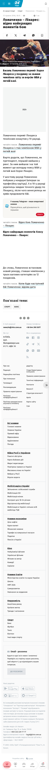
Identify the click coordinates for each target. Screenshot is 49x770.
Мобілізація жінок (15, 496)
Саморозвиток (13, 588)
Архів (29, 397)
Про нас (6, 366)
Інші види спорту (14, 637)
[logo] (17, 3)
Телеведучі (7, 383)
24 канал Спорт (9, 11)
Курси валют (12, 525)
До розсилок (16, 672)
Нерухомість (13, 600)
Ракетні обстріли (14, 456)
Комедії (10, 562)
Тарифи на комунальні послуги (20, 533)
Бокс (9, 623)
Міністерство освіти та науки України (23, 578)
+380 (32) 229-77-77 (18, 732)
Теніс (9, 630)
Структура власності (35, 393)
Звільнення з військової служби (21, 489)
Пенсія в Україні (14, 540)
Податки (11, 536)
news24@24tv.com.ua (12, 327)
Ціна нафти (12, 522)
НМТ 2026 (11, 585)
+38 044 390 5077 (34, 327)
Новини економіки (16, 518)
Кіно (9, 548)
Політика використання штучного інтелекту (12, 402)
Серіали (10, 566)
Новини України (14, 430)
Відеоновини (13, 437)
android (11, 688)
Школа (10, 581)
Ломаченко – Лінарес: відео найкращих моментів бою (35, 11)
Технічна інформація (35, 380)
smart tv (11, 695)
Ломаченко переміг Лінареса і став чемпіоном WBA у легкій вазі (22, 148)
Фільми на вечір (14, 559)
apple (28, 688)
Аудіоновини (12, 441)
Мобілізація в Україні (18, 486)
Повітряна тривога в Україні (19, 467)
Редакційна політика (11, 374)
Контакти (30, 385)
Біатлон (10, 634)
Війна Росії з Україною (18, 453)
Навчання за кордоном (17, 592)
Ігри (28, 406)
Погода (10, 444)
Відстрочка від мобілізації (18, 503)
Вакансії (30, 389)
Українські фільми (15, 555)
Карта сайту (31, 402)
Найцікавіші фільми (16, 552)
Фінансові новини (15, 529)
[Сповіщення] (46, 3)
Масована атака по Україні (18, 470)
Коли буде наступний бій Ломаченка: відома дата (23, 285)
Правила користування (12, 391)
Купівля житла (13, 607)
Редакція (6, 370)
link (27, 337)
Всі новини (12, 423)
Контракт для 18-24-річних (18, 500)
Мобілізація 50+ (14, 493)
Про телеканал (9, 379)
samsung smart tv (28, 695)
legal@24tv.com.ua (33, 735)
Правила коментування (36, 376)
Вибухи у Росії (13, 474)
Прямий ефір (13, 433)
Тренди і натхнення (15, 611)
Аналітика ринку (14, 604)
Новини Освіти (14, 574)
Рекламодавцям (9, 387)
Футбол (10, 627)
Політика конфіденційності (10, 396)
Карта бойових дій (15, 460)
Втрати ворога (13, 477)
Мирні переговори (15, 463)
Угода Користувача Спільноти (34, 371)
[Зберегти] (42, 35)
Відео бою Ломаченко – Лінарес (23, 224)
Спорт (20, 11)
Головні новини (14, 426)
